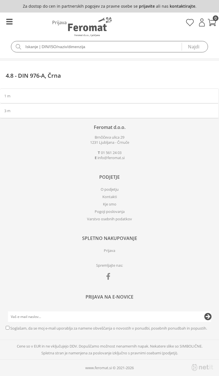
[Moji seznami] (189, 24)
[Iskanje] (195, 47)
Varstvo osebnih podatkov (109, 218)
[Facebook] (109, 277)
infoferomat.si (111, 157)
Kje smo (109, 204)
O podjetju (110, 189)
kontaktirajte (182, 6)
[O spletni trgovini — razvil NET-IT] (202, 367)
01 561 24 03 (111, 152)
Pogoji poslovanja (110, 211)
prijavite (147, 6)
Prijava (202, 22)
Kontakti (109, 196)
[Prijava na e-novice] (207, 316)
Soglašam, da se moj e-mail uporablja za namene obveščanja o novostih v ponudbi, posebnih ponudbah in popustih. (108, 328)
